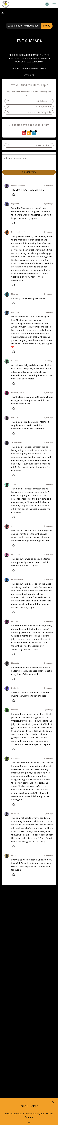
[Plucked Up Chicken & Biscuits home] (15, 4)
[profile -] (47, 4)
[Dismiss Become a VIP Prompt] (53, 1102)
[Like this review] (14, 194)
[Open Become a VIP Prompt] (29, 1122)
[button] (3, 13)
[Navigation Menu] (54, 4)
